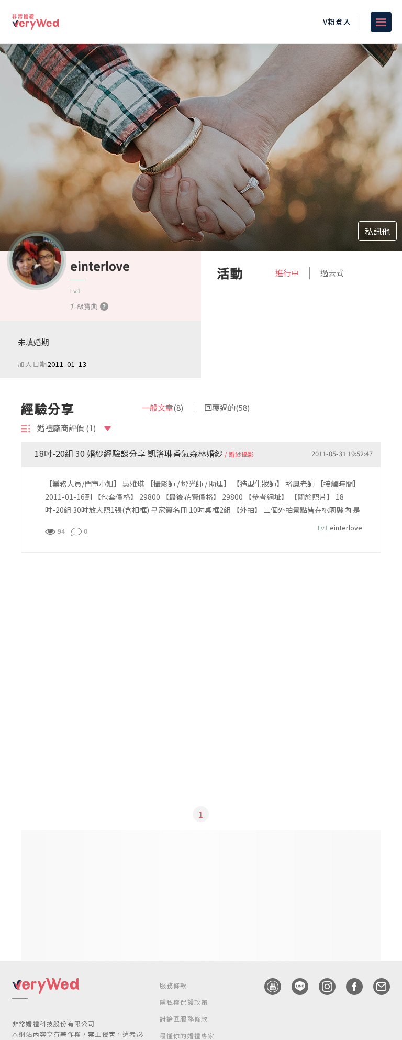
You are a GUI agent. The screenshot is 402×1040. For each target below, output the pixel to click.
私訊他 (377, 231)
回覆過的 (227, 407)
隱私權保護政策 (184, 1002)
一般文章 (162, 407)
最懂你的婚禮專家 (187, 1035)
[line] (294, 986)
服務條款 (173, 985)
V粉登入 (337, 21)
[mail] (376, 986)
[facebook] (349, 986)
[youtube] (267, 986)
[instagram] (322, 986)
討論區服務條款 (184, 1018)
